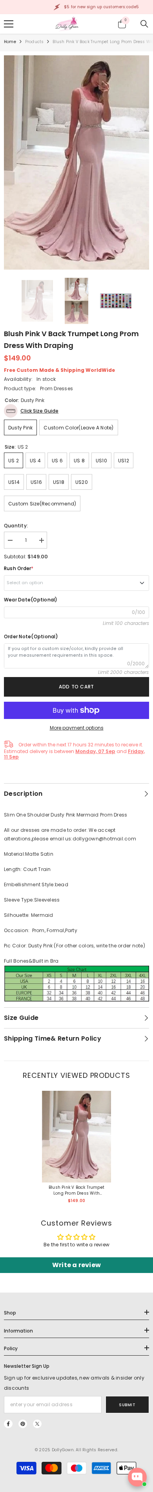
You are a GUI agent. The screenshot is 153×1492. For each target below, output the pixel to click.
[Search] (144, 24)
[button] (31, 411)
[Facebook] (8, 1424)
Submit (127, 1404)
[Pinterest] (22, 1424)
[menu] (8, 24)
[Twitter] (37, 1424)
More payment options (77, 727)
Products (34, 42)
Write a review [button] (76, 1264)
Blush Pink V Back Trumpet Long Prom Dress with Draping (76, 1190)
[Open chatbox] (137, 1477)
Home (10, 42)
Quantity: (16, 525)
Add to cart (76, 686)
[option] (76, 162)
